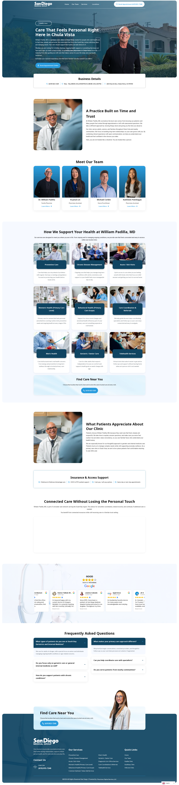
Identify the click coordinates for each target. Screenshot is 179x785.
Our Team (75, 4)
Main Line (41, 765)
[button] (144, 601)
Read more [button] (68, 609)
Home (67, 4)
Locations (95, 4)
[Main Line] (35, 766)
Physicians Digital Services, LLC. (107, 779)
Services (84, 4)
